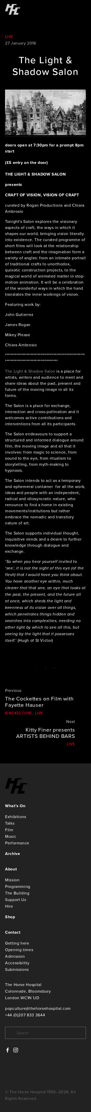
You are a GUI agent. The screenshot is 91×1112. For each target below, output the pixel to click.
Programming (17, 886)
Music (10, 836)
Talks (9, 823)
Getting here (17, 943)
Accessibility (17, 963)
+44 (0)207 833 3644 (25, 1015)
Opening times (19, 949)
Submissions (17, 969)
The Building (17, 893)
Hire (9, 906)
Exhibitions (15, 816)
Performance (17, 843)
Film (9, 829)
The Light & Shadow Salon (30, 371)
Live (9, 37)
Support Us (15, 899)
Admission (15, 956)
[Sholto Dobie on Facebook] (7, 1050)
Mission (12, 880)
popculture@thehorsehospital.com (38, 1008)
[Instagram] (15, 1050)
